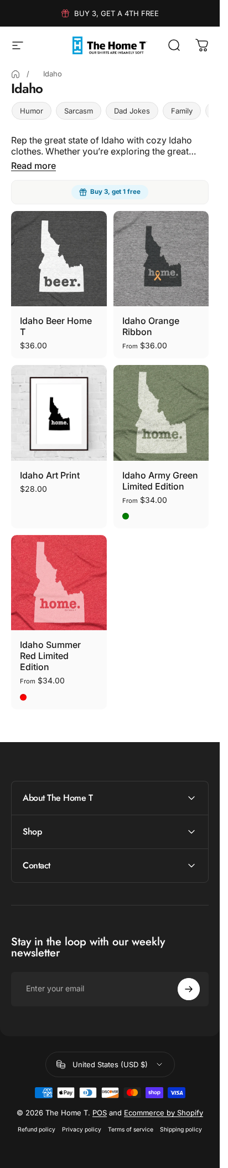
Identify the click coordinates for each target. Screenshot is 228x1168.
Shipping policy (181, 1129)
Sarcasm (78, 110)
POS (99, 1112)
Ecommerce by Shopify (163, 1112)
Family (182, 110)
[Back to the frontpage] (15, 74)
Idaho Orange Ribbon (150, 326)
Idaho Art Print (50, 475)
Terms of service (130, 1129)
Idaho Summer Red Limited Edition (50, 655)
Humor (31, 110)
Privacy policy (81, 1129)
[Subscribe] (189, 989)
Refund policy (36, 1129)
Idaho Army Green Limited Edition (160, 481)
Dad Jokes (132, 110)
